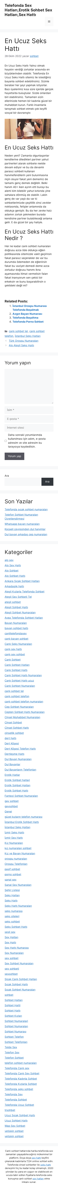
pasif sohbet (12, 869)
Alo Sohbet (11, 570)
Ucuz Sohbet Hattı (16, 1120)
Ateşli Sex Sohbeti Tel (18, 596)
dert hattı (10, 738)
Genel (8, 811)
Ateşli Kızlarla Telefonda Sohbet (24, 591)
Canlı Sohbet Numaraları (20, 685)
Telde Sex (11, 1047)
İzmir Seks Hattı (14, 832)
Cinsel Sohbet (13, 722)
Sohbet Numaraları (16, 1026)
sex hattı (36, 1157)
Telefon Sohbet (14, 1057)
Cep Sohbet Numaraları (19, 706)
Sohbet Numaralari (16, 1021)
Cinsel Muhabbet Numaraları (22, 717)
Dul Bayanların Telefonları (20, 769)
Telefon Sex (12, 1052)
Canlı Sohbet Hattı (16, 670)
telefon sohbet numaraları (21, 1063)
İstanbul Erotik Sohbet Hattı (22, 822)
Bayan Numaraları (16, 623)
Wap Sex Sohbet (15, 1125)
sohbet (9, 994)
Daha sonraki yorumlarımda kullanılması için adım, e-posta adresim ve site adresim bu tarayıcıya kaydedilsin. (27, 440)
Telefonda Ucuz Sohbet (19, 1104)
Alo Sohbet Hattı (15, 575)
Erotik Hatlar (12, 774)
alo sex (9, 560)
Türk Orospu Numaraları (23, 340)
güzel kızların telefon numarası (23, 816)
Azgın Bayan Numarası (27, 313)
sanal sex (10, 879)
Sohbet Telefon (14, 1036)
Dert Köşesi (12, 743)
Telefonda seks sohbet (19, 1089)
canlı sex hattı (13, 649)
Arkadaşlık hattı (14, 586)
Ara (7, 475)
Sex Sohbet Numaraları (19, 963)
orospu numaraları (16, 858)
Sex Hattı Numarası (17, 947)
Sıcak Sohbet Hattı (16, 984)
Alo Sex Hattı (13, 565)
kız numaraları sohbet (18, 848)
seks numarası (14, 911)
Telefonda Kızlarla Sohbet (21, 1083)
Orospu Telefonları (16, 863)
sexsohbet (11, 973)
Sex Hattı (10, 942)
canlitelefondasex (16, 633)
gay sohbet (12, 801)
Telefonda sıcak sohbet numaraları (26, 509)
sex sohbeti (12, 968)
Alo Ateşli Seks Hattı (21, 345)
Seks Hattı (11, 900)
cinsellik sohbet (14, 733)
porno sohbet (13, 874)
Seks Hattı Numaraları (18, 905)
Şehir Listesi (12, 890)
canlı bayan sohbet (16, 638)
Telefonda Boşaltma (25, 317)
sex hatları (38, 1178)
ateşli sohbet (13, 602)
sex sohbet (11, 958)
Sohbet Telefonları (16, 1042)
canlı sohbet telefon (17, 696)
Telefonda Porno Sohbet (28, 321)
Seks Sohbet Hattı (16, 926)
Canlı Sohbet (13, 659)
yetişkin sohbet (14, 1136)
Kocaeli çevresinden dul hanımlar (25, 529)
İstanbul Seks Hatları (28, 336)
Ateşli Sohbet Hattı (16, 607)
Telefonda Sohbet (16, 1099)
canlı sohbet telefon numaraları (24, 701)
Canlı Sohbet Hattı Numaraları (23, 675)
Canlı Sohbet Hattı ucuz (19, 680)
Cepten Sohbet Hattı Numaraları (25, 712)
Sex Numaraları (14, 953)
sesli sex (10, 932)
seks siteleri (12, 916)
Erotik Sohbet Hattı (16, 790)
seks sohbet (12, 921)
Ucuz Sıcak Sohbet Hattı (20, 1115)
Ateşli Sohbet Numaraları (20, 612)
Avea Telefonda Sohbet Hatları (24, 617)
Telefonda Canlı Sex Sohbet (22, 1073)
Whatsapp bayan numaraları (22, 523)
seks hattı (45, 1164)
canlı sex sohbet (15, 654)
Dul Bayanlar (12, 764)
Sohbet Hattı (12, 1010)
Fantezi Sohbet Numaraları (21, 795)
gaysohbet (11, 806)
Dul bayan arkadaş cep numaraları (26, 534)
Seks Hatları (12, 895)
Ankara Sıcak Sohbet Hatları (22, 581)
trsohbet (10, 1110)
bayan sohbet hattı (16, 628)
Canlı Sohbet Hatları (17, 664)
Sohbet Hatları (14, 1000)
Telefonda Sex (14, 1094)
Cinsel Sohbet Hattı (17, 727)
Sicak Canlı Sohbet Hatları (21, 979)
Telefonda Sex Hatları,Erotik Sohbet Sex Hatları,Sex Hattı (28, 10)
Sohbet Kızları (13, 1015)
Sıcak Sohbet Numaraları (20, 989)
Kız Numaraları (14, 843)
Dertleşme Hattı (14, 753)
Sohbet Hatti (12, 1005)
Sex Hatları (11, 937)
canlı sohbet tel (18, 331)
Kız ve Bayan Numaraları (20, 853)
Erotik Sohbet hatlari (17, 780)
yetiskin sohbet (14, 1131)
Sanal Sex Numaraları (18, 884)
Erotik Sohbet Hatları (17, 785)
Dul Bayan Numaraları (18, 759)
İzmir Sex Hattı (14, 837)
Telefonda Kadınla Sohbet (21, 1078)
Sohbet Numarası (15, 1031)
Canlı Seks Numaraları (18, 643)
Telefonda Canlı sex (17, 1068)
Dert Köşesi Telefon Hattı (20, 748)
